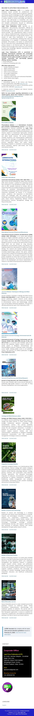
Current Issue (12, 149)
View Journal (5, 149)
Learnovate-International (8, 177)
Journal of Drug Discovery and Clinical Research (15, 378)
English (4, 705)
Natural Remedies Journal (8, 601)
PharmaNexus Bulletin (8, 122)
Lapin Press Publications (21, 714)
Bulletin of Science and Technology (11, 510)
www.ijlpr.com (24, 83)
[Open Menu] (1, 1)
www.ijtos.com (18, 87)
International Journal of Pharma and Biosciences (15, 232)
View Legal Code (21, 712)
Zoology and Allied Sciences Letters (11, 416)
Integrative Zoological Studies (10, 464)
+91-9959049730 (9, 675)
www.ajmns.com (10, 90)
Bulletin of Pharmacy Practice (9, 555)
